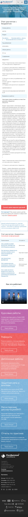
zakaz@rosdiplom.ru (6, 486)
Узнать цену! (12, 215)
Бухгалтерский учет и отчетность (14, 39)
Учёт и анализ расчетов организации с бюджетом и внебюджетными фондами (8, 265)
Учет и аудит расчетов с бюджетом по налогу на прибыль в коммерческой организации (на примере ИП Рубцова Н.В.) (8, 273)
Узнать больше (9, 328)
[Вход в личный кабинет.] (22, 2)
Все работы (5, 38)
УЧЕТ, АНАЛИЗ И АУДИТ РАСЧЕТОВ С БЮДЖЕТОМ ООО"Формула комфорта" (8, 245)
